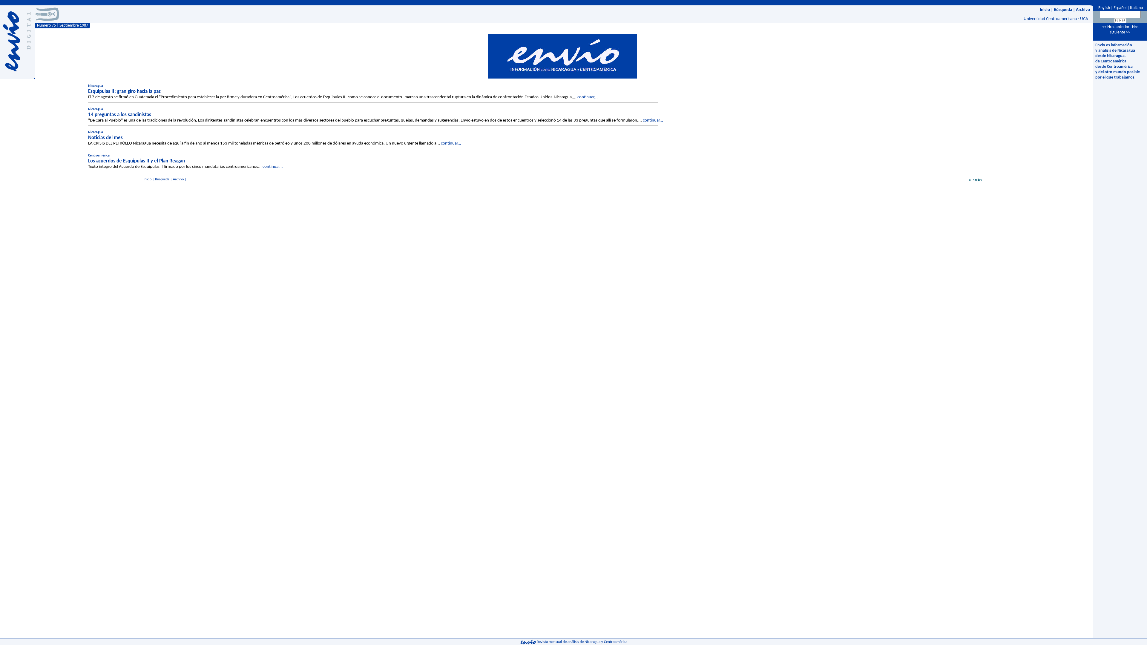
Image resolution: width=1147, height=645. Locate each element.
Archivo (1083, 10)
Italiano (1136, 8)
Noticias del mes (105, 137)
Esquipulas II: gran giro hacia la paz (124, 91)
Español (1120, 8)
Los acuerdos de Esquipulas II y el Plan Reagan (136, 161)
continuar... (587, 97)
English (1103, 8)
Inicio (1045, 10)
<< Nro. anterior (1115, 27)
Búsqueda (1063, 10)
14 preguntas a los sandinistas (119, 114)
